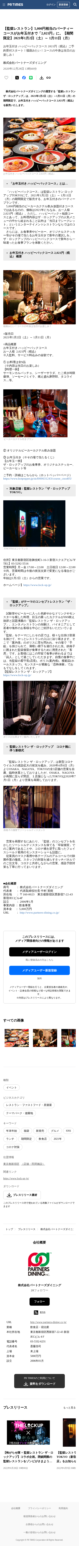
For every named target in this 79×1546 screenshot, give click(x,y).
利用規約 (63, 1508)
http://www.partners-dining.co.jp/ (39, 912)
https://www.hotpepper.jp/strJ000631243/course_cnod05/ (37, 478)
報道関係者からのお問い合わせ (39, 1516)
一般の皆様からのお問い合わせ (39, 1532)
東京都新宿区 (11, 1164)
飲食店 (43, 1138)
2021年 (58, 1138)
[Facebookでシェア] (24, 78)
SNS (68, 1130)
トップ (9, 1229)
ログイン (51, 4)
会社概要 (15, 1508)
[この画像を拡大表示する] (16, 1038)
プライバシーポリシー (39, 1508)
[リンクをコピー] (48, 78)
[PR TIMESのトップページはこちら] (15, 4)
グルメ (55, 1130)
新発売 (40, 1130)
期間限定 (26, 1138)
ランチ (10, 1138)
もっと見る (69, 1407)
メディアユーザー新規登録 (39, 970)
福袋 (26, 1130)
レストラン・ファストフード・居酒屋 (29, 1105)
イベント (11, 1087)
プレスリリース (26, 1229)
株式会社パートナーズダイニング (59, 1229)
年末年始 (11, 1130)
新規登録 (63, 4)
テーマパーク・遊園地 (19, 1113)
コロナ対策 (13, 1147)
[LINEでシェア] (31, 78)
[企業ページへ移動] (40, 1265)
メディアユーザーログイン (39, 951)
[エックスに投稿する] (17, 78)
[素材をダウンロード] (42, 78)
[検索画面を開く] (75, 4)
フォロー (39, 1301)
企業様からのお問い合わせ (39, 1524)
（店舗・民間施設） (33, 1164)
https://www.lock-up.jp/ (37, 585)
